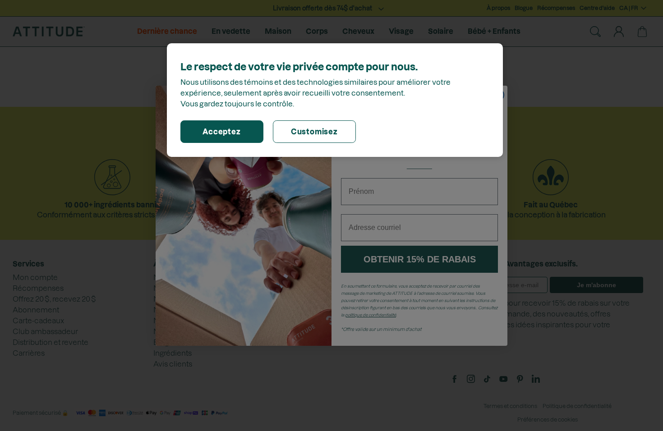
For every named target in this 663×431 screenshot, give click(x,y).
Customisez (314, 132)
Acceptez (221, 132)
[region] (335, 100)
